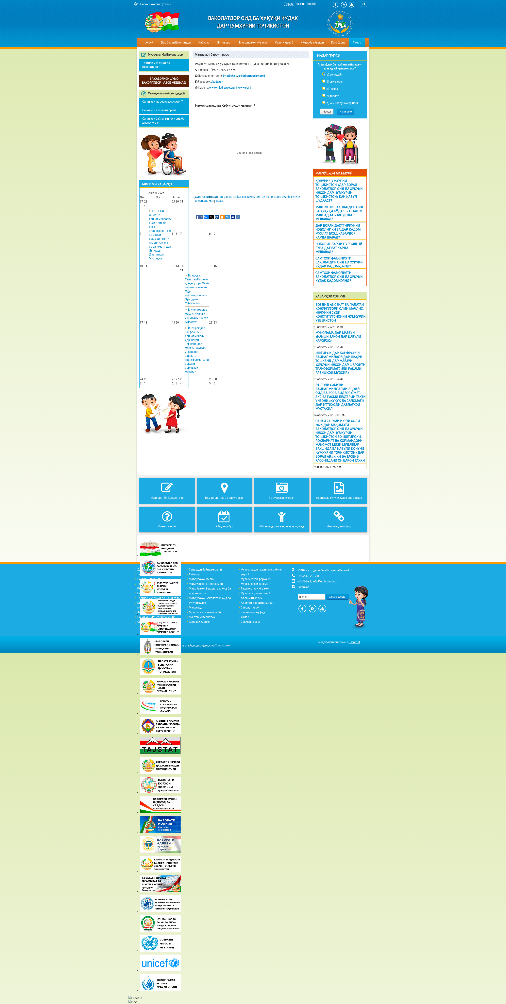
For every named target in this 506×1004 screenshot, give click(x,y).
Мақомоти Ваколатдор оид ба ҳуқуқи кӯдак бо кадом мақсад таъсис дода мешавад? (339, 213)
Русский (300, 3)
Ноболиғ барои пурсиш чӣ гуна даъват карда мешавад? (338, 248)
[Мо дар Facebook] (335, 5)
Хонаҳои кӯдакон (200, 621)
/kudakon (217, 81)
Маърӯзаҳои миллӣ (201, 579)
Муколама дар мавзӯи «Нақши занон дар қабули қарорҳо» (338, 337)
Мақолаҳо (195, 607)
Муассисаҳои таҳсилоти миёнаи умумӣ (261, 572)
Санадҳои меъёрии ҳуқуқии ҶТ (162, 101)
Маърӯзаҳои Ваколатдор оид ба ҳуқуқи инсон (210, 591)
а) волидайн (335, 74)
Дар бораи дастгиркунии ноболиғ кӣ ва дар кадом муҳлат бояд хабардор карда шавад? (338, 231)
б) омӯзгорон (335, 81)
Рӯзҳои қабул (146, 588)
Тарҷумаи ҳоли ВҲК (150, 574)
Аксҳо (141, 612)
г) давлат (333, 95)
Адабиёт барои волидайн (257, 602)
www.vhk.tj (216, 87)
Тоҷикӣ (289, 3)
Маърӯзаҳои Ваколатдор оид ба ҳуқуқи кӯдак (210, 600)
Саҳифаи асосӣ (251, 621)
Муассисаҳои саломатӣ (256, 583)
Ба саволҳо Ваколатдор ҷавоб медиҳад (157, 605)
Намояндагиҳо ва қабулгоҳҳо (156, 593)
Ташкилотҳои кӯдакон (255, 588)
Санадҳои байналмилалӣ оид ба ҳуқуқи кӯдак (163, 120)
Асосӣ (149, 42)
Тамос (357, 42)
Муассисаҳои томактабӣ (205, 612)
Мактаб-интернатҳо (202, 617)
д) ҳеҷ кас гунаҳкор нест (342, 103)
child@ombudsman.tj (251, 75)
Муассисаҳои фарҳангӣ (256, 579)
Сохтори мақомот (148, 579)
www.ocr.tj (244, 87)
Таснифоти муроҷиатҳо (152, 583)
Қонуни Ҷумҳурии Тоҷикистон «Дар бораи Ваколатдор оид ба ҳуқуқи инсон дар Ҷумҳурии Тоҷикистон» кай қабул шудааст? (339, 191)
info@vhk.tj (230, 75)
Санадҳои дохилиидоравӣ (159, 110)
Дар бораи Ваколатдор (152, 569)
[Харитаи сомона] (351, 5)
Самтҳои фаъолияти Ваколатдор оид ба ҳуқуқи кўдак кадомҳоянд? (339, 262)
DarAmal (354, 642)
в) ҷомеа (332, 88)
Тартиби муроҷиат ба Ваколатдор (156, 64)
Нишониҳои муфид (253, 612)
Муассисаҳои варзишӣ (255, 593)
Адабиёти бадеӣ (251, 598)
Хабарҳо (204, 42)
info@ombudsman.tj (325, 581)
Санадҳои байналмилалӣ (205, 569)
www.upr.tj (230, 87)
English (311, 3)
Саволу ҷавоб (284, 42)
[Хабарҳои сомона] (344, 5)
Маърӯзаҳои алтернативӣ (206, 583)
